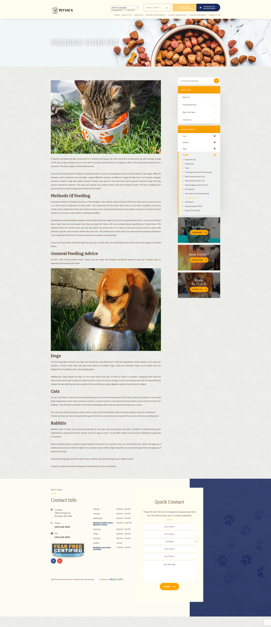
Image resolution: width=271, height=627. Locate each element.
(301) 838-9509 (62, 537)
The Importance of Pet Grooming (198, 172)
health (185, 155)
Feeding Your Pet (191, 197)
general (186, 142)
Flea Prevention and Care (195, 176)
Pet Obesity (189, 189)
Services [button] (138, 15)
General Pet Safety (192, 210)
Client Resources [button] (177, 15)
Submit (167, 586)
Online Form (197, 260)
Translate (130, 10)
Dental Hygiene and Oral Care (196, 185)
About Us (186, 97)
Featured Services (190, 104)
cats (184, 136)
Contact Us (214, 15)
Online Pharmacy (198, 15)
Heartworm (189, 164)
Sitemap (91, 579)
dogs (185, 149)
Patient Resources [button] (155, 15)
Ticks (187, 168)
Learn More (196, 232)
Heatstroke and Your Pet (195, 180)
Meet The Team (189, 112)
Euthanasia (189, 202)
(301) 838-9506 (187, 9)
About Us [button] (126, 15)
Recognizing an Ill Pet (193, 206)
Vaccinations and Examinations (197, 193)
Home (117, 15)
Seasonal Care (190, 159)
